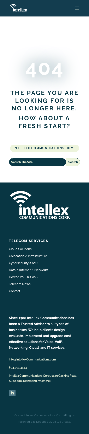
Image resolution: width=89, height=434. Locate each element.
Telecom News (19, 284)
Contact (14, 291)
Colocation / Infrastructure (28, 256)
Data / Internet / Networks (28, 270)
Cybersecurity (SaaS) (23, 263)
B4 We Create (61, 421)
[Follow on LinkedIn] (12, 393)
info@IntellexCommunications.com (32, 359)
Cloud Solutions (20, 249)
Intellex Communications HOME (44, 148)
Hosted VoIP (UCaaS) (23, 277)
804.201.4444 (18, 367)
